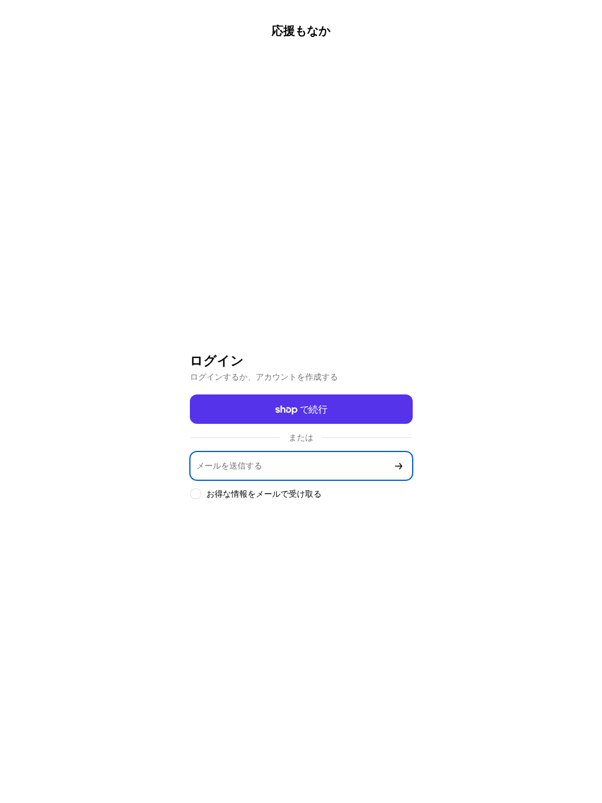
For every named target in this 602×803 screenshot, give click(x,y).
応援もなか (301, 31)
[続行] (399, 466)
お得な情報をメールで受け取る (264, 493)
